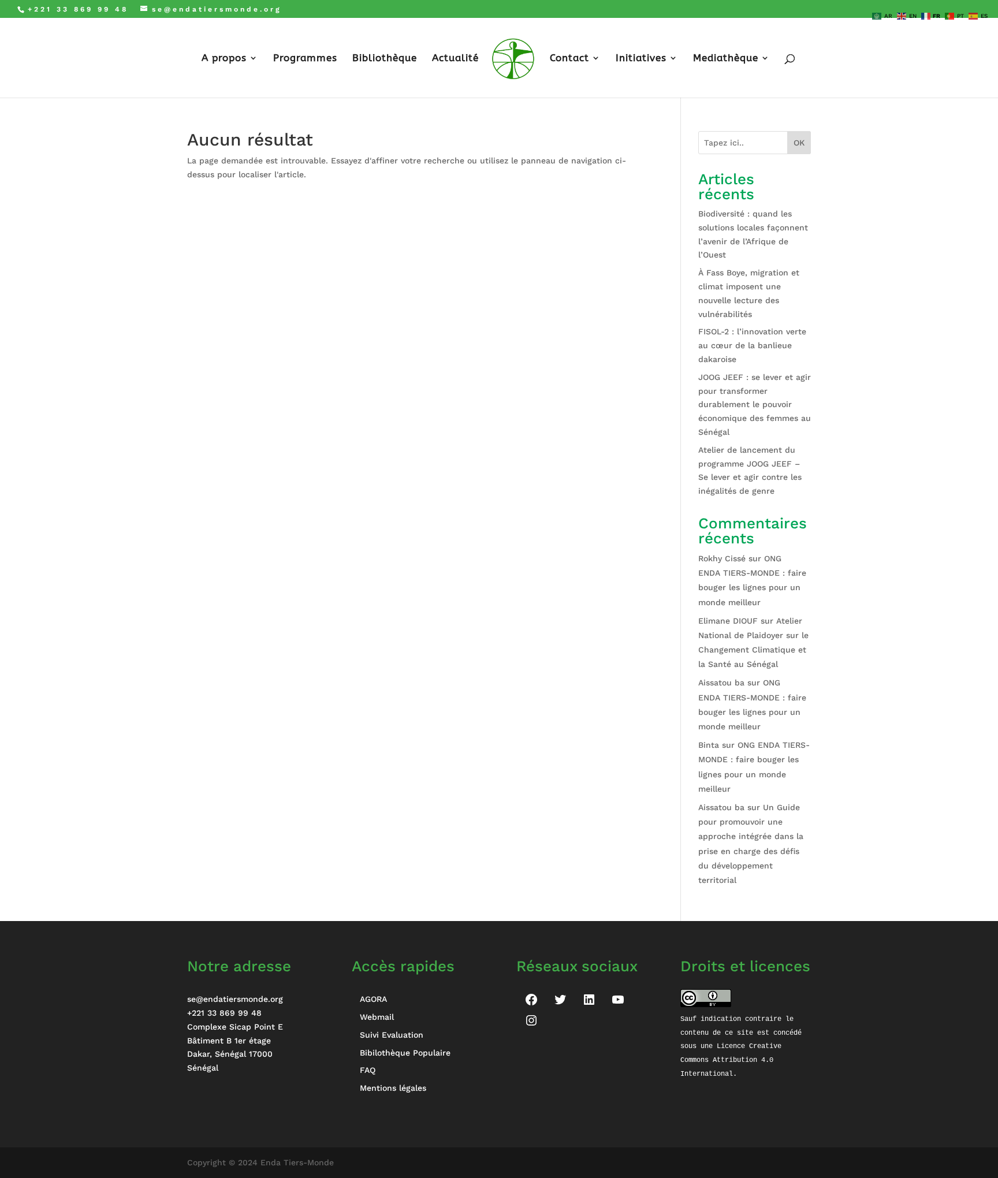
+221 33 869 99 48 (224, 1012)
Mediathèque (725, 59)
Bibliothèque (384, 59)
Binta (708, 745)
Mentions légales (393, 1088)
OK (799, 142)
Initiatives (641, 59)
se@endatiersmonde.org (235, 999)
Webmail (377, 1017)
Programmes (305, 59)
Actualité (455, 59)
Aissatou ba (721, 682)
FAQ (367, 1070)
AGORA (373, 999)
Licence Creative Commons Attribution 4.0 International (732, 1060)
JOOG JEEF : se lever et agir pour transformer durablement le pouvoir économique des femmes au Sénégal (754, 404)
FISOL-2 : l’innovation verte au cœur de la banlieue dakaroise (752, 345)
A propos (224, 59)
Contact (569, 59)
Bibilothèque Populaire (405, 1052)
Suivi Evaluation (391, 1034)
